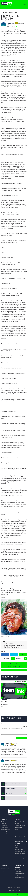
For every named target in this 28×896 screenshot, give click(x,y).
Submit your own (14, 670)
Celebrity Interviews (5, 829)
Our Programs (4, 825)
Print (3, 597)
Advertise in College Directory (19, 828)
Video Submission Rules (20, 853)
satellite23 (11, 23)
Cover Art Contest (5, 868)
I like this (7, 658)
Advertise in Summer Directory (19, 832)
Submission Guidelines (20, 851)
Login (24, 726)
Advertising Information (20, 825)
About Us (3, 821)
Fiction (8, 10)
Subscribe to (13, 783)
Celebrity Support (4, 827)
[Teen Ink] (7, 4)
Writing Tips (17, 855)
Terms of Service (4, 834)
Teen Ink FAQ (4, 831)
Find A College (8, 793)
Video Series (17, 879)
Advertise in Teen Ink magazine (19, 822)
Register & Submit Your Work (20, 846)
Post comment (21, 738)
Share (3, 651)
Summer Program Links (20, 869)
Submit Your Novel (19, 849)
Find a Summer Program (11, 798)
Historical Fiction (18, 10)
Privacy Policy (4, 833)
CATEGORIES (13, 894)
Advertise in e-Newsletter (20, 836)
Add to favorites (13, 666)
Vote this (21, 658)
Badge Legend (18, 881)
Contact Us (3, 823)
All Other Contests (5, 871)
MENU (22, 4)
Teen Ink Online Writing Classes (20, 874)
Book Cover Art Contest (6, 870)
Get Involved (17, 857)
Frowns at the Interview (10, 12)
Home (2, 10)
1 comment (5, 706)
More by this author (11, 26)
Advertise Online (18, 834)
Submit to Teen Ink (10, 788)
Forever (4, 701)
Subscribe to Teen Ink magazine (19, 859)
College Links (18, 871)
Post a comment (13, 663)
